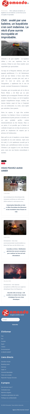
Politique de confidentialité (8, 398)
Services (3, 367)
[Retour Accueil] (14, 3)
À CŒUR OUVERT (6, 352)
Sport (2, 344)
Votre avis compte (6, 375)
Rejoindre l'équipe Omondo (9, 378)
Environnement (5, 349)
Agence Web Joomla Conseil (21, 410)
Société (3, 341)
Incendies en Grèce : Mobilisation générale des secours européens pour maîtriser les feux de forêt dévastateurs (16, 252)
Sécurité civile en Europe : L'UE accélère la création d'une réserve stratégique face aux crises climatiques (16, 296)
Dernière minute (5, 362)
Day (2, 336)
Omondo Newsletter (7, 372)
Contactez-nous (5, 390)
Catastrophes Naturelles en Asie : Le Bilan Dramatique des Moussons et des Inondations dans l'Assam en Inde (16, 208)
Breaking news (5, 364)
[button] (28, 3)
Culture (3, 347)
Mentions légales (6, 393)
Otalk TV (3, 370)
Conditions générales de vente (10, 395)
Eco (2, 339)
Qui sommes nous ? (6, 387)
